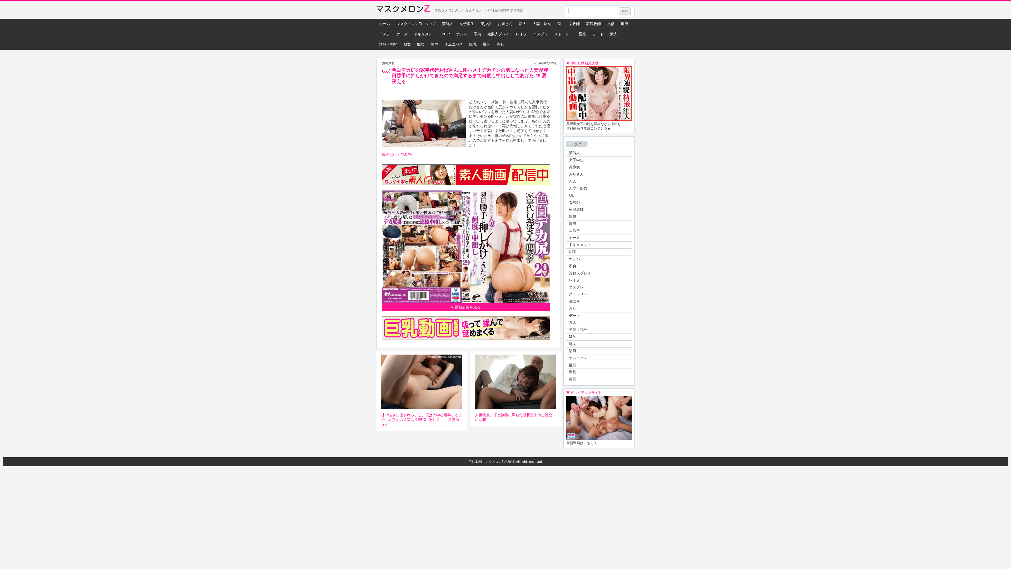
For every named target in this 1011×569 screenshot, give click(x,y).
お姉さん (505, 24)
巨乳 (473, 44)
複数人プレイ (498, 34)
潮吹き (574, 301)
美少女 (486, 24)
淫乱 (582, 34)
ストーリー (563, 34)
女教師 (574, 24)
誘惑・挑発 (388, 44)
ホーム (384, 24)
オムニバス (453, 44)
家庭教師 (593, 24)
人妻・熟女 (542, 24)
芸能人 (447, 24)
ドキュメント (425, 34)
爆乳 (486, 44)
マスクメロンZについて (416, 24)
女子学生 (466, 24)
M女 (407, 44)
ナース (402, 34)
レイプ (521, 34)
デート (598, 34)
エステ (384, 34)
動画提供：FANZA (397, 155)
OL (559, 24)
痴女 (420, 44)
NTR (446, 34)
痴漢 (624, 24)
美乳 (500, 44)
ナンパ (461, 34)
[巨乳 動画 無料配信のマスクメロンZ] (403, 9)
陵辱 (434, 44)
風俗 (610, 24)
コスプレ (540, 34)
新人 (522, 24)
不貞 (477, 34)
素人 (613, 34)
